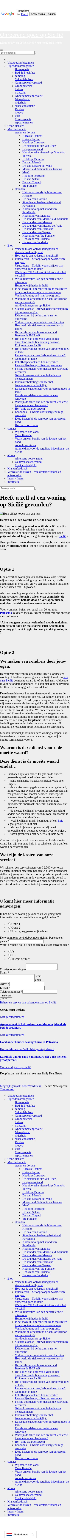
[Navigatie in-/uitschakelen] (1, 50)
